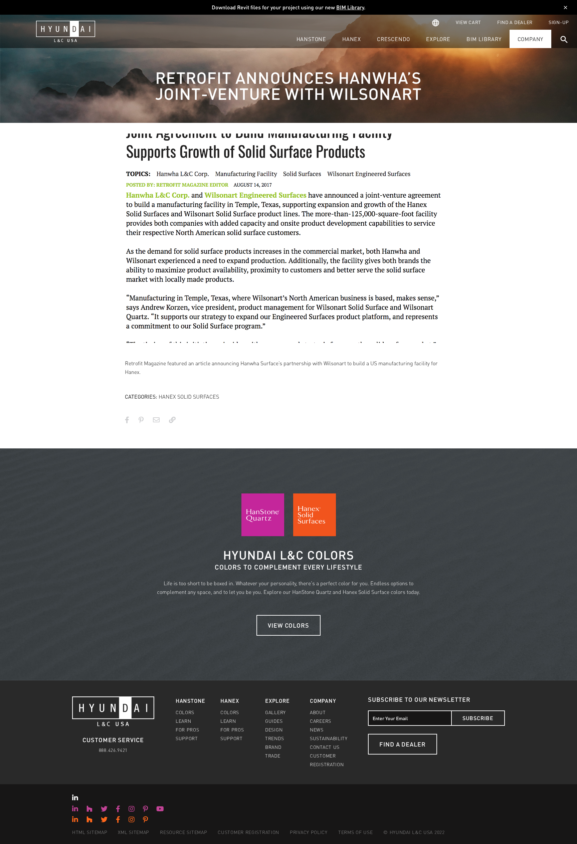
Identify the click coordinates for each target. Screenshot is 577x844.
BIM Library (350, 7)
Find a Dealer (402, 744)
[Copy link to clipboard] (172, 419)
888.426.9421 (113, 750)
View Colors (288, 625)
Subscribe (478, 717)
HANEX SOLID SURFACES (189, 396)
